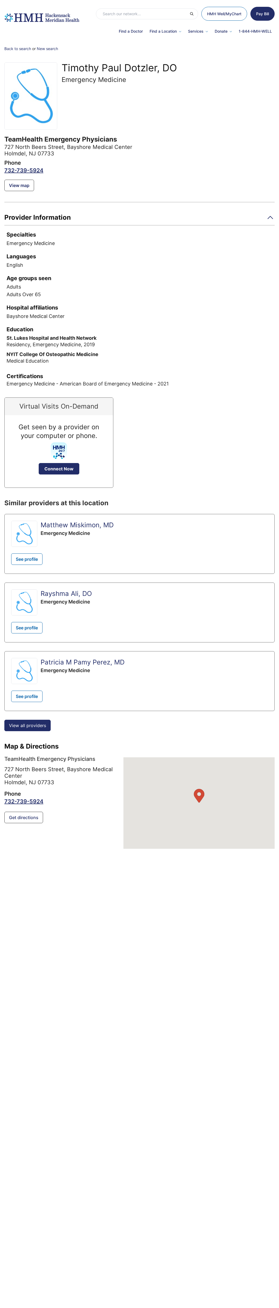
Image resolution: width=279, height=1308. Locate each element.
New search (47, 48)
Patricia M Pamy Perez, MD (83, 662)
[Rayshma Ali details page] (24, 602)
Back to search (17, 48)
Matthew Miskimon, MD (77, 525)
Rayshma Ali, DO (66, 594)
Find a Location (163, 31)
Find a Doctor (131, 31)
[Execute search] (194, 13)
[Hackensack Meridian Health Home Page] (41, 15)
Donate (221, 31)
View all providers (27, 725)
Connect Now (59, 468)
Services (196, 31)
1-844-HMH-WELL (255, 31)
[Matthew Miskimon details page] (24, 534)
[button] (139, 219)
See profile (27, 559)
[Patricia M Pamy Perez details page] (24, 671)
